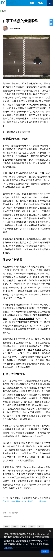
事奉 (6, 527)
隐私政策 (8, 547)
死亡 (40, 527)
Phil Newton (13, 513)
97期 (14, 527)
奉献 (32, 3)
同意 (45, 551)
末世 (31, 527)
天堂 (23, 527)
